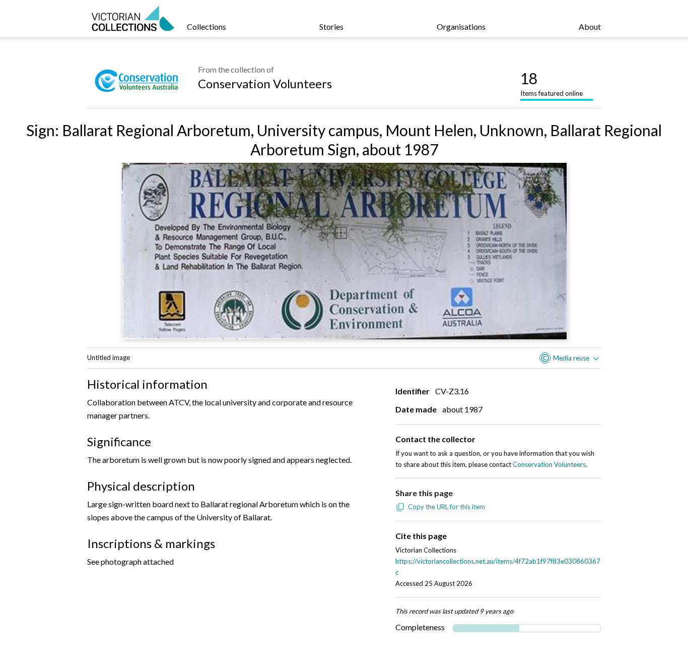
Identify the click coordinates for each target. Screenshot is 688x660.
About (590, 26)
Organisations (461, 26)
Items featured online (551, 83)
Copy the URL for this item (446, 507)
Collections (206, 26)
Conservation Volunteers (265, 83)
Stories (331, 26)
